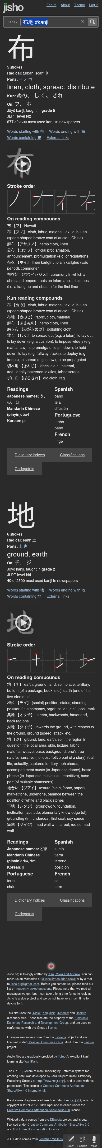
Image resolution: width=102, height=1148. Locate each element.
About (65, 4)
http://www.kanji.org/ (50, 1080)
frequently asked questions (33, 988)
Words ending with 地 (67, 590)
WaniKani (30, 1061)
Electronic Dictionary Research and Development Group (47, 1020)
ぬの (22, 95)
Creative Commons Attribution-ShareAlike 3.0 (58, 1124)
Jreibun (89, 1042)
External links (57, 137)
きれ (57, 95)
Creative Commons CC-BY (45, 1042)
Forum (51, 4)
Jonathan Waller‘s (51, 1139)
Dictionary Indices (30, 454)
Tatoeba (60, 1037)
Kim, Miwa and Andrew (64, 974)
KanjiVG (75, 1100)
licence (52, 1027)
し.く (40, 95)
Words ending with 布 (67, 131)
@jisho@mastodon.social (59, 978)
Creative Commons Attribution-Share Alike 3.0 (38, 1110)
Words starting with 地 (25, 590)
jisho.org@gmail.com (25, 983)
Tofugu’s (63, 1056)
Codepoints (24, 468)
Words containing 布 (24, 137)
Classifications (72, 454)
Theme (79, 4)
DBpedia (56, 1119)
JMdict (36, 1012)
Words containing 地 (24, 596)
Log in (93, 4)
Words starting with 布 (25, 131)
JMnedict (63, 1012)
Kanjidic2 (48, 1012)
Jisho (13, 8)
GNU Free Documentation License (36, 1129)
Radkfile (81, 1012)
